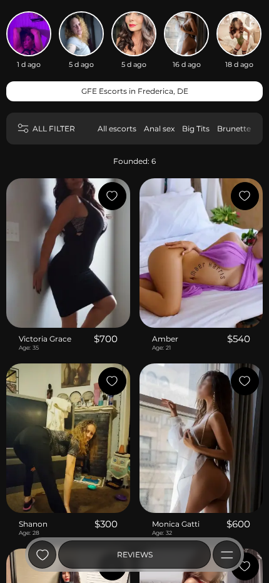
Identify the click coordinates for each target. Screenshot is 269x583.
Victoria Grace (45, 338)
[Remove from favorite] (112, 196)
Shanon (33, 524)
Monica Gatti (176, 524)
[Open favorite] (42, 554)
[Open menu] (227, 554)
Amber (165, 338)
